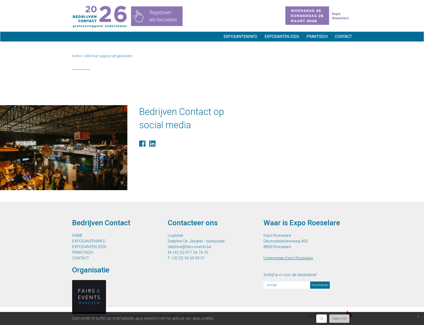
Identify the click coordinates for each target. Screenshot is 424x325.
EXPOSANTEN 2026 (282, 36)
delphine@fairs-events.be (189, 246)
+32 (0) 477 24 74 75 (190, 252)
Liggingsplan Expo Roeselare (288, 258)
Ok (321, 319)
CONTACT (343, 36)
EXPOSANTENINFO (240, 36)
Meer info (339, 319)
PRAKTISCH (317, 36)
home (76, 56)
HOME (77, 235)
